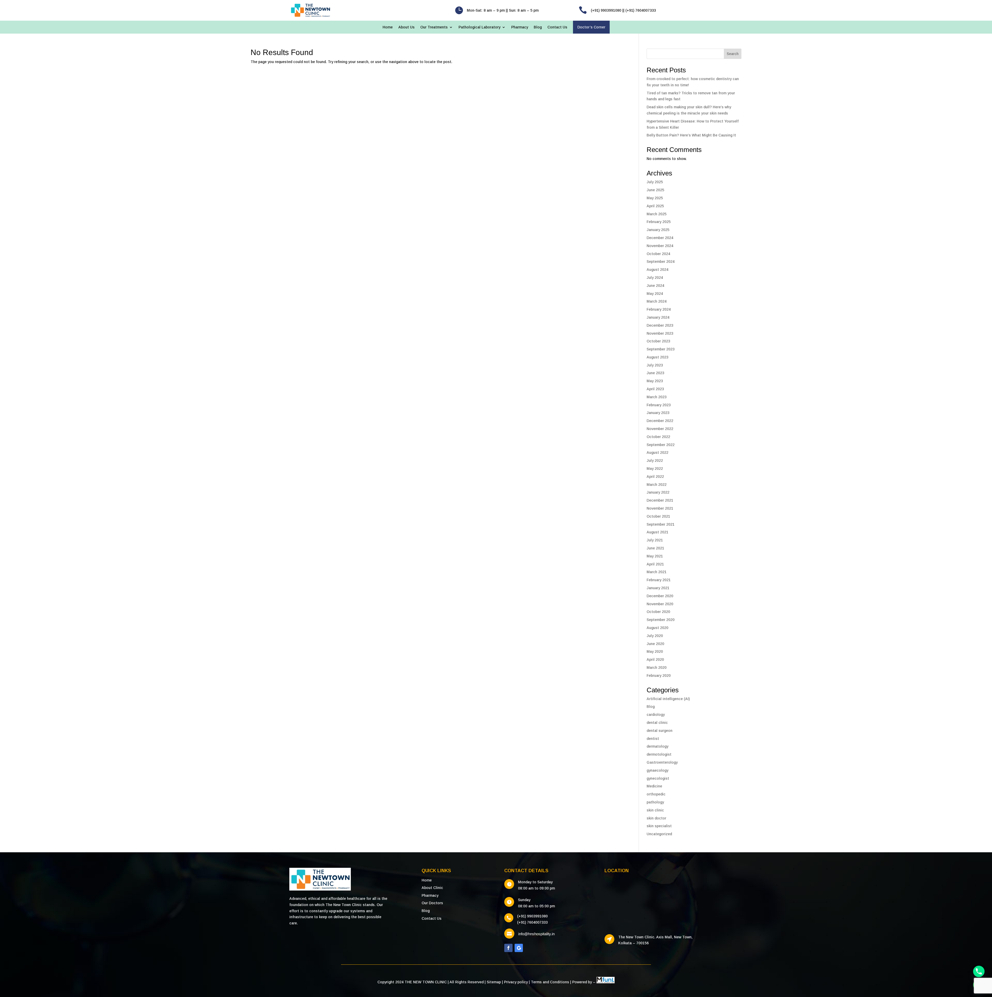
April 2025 (655, 206)
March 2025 (657, 214)
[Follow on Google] (519, 948)
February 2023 (659, 405)
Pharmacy (519, 27)
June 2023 (655, 373)
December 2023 (660, 325)
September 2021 (661, 524)
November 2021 (660, 508)
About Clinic (432, 888)
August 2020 (657, 628)
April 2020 (655, 659)
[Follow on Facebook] (508, 948)
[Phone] (979, 971)
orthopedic (656, 794)
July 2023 (655, 365)
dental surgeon (659, 730)
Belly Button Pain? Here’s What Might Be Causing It (691, 135)
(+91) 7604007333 (532, 922)
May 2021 (655, 556)
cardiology (656, 714)
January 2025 (658, 230)
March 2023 (657, 397)
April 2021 (655, 564)
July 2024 (655, 277)
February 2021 (659, 580)
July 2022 (655, 460)
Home (388, 27)
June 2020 (655, 644)
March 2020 (657, 667)
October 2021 (658, 516)
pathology (655, 802)
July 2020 (655, 636)
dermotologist (659, 754)
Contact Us (557, 27)
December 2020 (660, 596)
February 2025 (659, 222)
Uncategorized (659, 834)
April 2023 (655, 389)
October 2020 (658, 612)
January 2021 (658, 588)
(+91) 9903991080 (532, 916)
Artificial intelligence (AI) (668, 699)
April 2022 (655, 476)
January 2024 (658, 317)
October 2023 (658, 341)
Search (733, 54)
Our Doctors (432, 903)
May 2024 (655, 294)
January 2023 (658, 413)
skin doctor (656, 818)
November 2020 (660, 604)
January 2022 (658, 492)
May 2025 (655, 198)
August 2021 (657, 532)
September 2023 (661, 349)
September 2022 (661, 445)
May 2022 (655, 468)
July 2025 (655, 182)
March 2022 (657, 484)
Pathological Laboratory (479, 27)
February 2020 (659, 675)
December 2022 (660, 421)
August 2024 (657, 269)
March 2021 (657, 572)
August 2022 (657, 452)
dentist (653, 739)
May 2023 (655, 381)
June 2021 (655, 548)
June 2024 (655, 285)
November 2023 (660, 333)
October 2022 (658, 437)
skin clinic (655, 810)
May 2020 (655, 651)
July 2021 (655, 540)
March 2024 (657, 301)
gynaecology (657, 770)
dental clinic (657, 722)
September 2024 (661, 261)
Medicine (654, 786)
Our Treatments (434, 27)
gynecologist (658, 778)
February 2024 (659, 309)
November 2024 (660, 246)
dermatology (657, 746)
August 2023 (657, 357)
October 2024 (658, 254)
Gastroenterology (662, 762)
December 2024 (660, 238)
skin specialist (659, 826)
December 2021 (660, 500)
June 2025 (655, 190)
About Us (406, 27)
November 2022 (660, 429)
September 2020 (661, 620)
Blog (538, 27)
